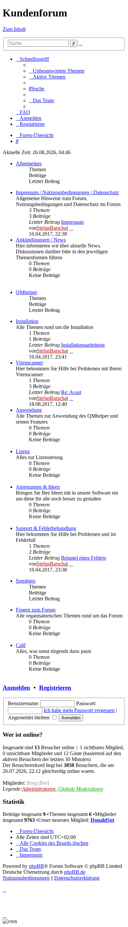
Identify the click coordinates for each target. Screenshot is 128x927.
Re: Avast (71, 392)
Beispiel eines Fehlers (83, 558)
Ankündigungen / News (41, 240)
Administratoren (38, 789)
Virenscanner (29, 362)
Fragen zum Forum (35, 610)
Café (21, 645)
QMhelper (26, 292)
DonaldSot (102, 820)
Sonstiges (25, 581)
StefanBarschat (52, 228)
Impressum (72, 222)
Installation (27, 321)
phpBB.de (74, 872)
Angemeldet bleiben (29, 717)
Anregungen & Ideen (38, 487)
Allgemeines (29, 163)
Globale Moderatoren (80, 789)
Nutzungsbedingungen (26, 878)
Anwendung (29, 410)
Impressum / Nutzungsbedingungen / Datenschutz (67, 192)
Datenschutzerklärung (76, 878)
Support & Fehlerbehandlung (46, 528)
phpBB (36, 866)
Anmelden (16, 687)
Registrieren (55, 687)
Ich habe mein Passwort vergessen (79, 710)
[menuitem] (56, 71)
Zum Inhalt (14, 29)
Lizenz (23, 451)
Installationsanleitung (83, 345)
